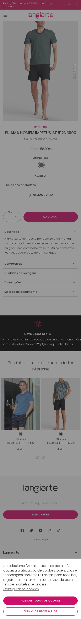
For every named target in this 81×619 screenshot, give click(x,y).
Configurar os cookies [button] (21, 589)
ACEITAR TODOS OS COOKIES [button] (40, 600)
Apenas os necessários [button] (41, 611)
